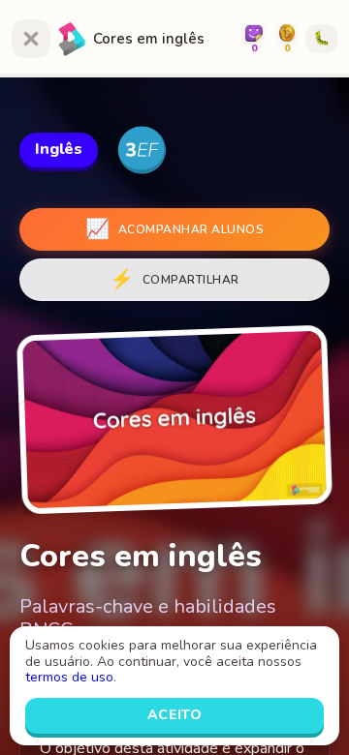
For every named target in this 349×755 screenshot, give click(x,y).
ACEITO (175, 715)
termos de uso (69, 677)
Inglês (58, 149)
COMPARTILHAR (174, 279)
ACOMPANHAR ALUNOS (174, 229)
